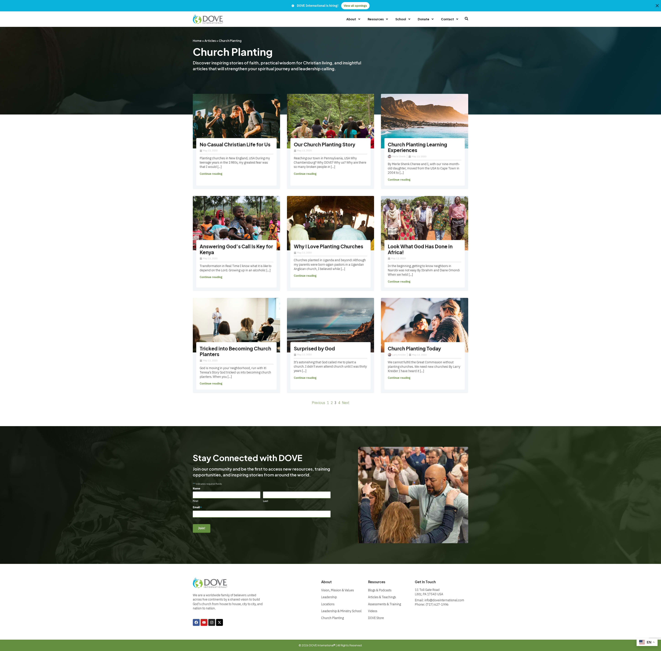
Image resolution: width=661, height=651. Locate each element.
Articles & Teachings (382, 597)
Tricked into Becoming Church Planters (235, 351)
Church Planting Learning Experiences (417, 147)
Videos (372, 611)
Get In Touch (425, 582)
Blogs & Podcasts (379, 590)
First (195, 501)
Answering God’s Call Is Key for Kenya (236, 249)
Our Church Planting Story (324, 144)
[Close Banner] (657, 6)
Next (345, 402)
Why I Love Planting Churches (328, 246)
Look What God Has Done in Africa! (420, 249)
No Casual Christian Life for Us (235, 144)
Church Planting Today (414, 348)
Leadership (329, 597)
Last (265, 501)
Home (197, 41)
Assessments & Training (384, 604)
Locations (327, 604)
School (400, 19)
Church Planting (332, 618)
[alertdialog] (330, 5)
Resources (376, 19)
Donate (423, 19)
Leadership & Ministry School (341, 611)
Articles (210, 41)
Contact (447, 19)
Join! (201, 528)
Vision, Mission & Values (337, 590)
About (351, 19)
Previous (318, 402)
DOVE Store (376, 618)
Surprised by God (314, 348)
